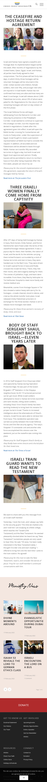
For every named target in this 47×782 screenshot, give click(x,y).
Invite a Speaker (29, 730)
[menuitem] (35, 4)
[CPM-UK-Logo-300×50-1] (17, 4)
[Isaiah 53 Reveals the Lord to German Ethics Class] (13, 647)
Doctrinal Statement (10, 722)
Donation (27, 756)
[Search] (35, 4)
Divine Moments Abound (10, 621)
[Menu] (40, 4)
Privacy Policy (28, 759)
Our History (7, 726)
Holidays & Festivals (10, 763)
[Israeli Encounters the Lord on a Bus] (33, 647)
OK (24, 778)
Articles (26, 737)
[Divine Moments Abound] (13, 607)
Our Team (6, 730)
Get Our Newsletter (30, 733)
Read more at (17, 178)
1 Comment (28, 678)
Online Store (7, 759)
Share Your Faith (8, 756)
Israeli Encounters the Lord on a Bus (33, 662)
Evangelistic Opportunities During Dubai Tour (34, 622)
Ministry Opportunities (31, 726)
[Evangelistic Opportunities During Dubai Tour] (33, 607)
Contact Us (27, 753)
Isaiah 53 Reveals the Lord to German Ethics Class (12, 664)
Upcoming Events (29, 722)
